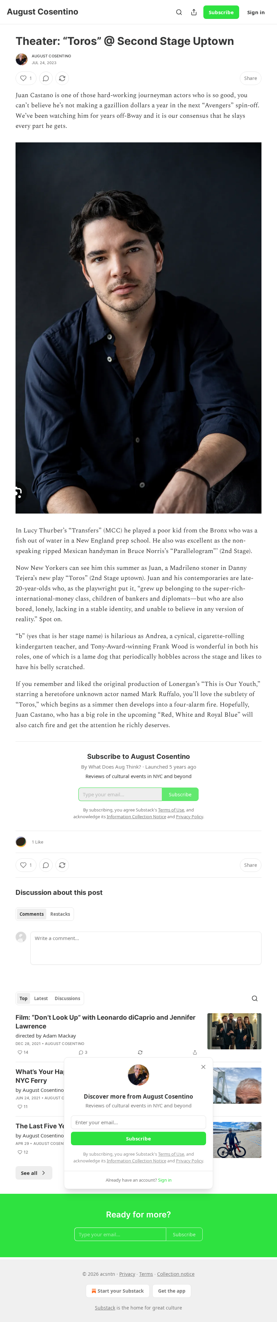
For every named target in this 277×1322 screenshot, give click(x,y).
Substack (105, 1307)
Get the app (171, 1291)
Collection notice (176, 1274)
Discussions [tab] (67, 998)
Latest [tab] (41, 998)
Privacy (127, 1274)
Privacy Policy (189, 1161)
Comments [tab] (32, 914)
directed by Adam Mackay (46, 1035)
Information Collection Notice (136, 1161)
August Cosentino (51, 56)
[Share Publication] (194, 12)
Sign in (256, 12)
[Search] (179, 12)
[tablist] (45, 914)
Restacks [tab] (60, 914)
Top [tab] (23, 998)
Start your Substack (121, 1291)
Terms (146, 1274)
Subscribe (221, 12)
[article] (138, 1035)
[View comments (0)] (46, 78)
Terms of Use (171, 1154)
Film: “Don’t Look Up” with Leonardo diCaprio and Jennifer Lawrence (106, 1022)
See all (29, 1172)
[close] (203, 1067)
